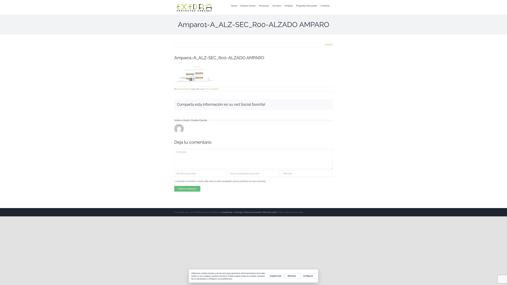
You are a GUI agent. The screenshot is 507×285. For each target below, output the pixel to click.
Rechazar (292, 276)
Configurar (308, 276)
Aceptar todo (275, 276)
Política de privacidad (252, 212)
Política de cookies (269, 212)
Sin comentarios (212, 89)
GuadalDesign (227, 212)
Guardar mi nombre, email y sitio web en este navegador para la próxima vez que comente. (221, 181)
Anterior (329, 44)
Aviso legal (238, 212)
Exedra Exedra (183, 89)
